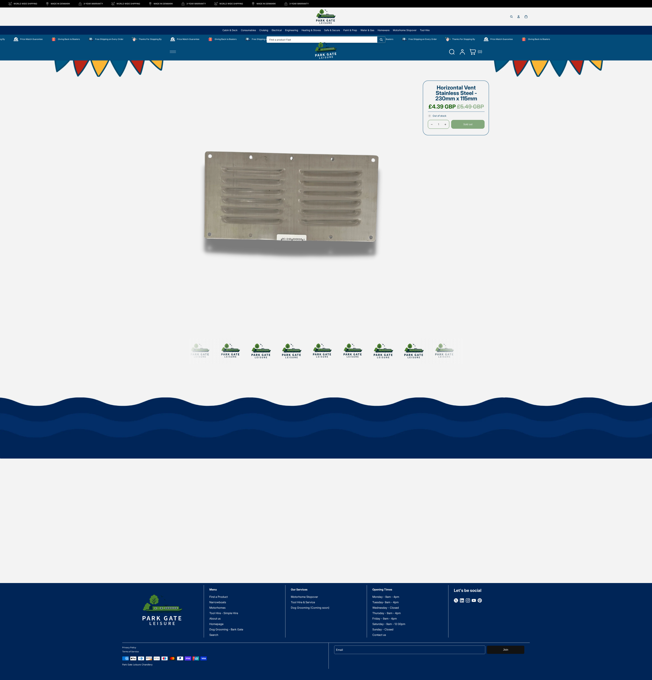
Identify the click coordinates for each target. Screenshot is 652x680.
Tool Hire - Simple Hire (223, 613)
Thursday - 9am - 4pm (386, 613)
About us (215, 618)
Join (505, 649)
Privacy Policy (129, 647)
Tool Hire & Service (303, 602)
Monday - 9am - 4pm (385, 596)
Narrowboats (217, 602)
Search (213, 635)
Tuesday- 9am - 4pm (385, 602)
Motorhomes (217, 607)
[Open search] (511, 16)
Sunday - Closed (382, 629)
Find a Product (218, 596)
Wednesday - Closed (385, 607)
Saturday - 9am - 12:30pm (388, 624)
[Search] (381, 40)
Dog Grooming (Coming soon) (310, 607)
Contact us (379, 635)
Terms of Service (130, 651)
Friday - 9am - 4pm (384, 618)
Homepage (216, 624)
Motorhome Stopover (304, 596)
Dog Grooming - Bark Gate (226, 629)
